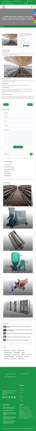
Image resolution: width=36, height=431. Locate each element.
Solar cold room (13, 358)
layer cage (23, 354)
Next (30, 104)
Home (2, 26)
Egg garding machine (21, 350)
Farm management (17, 352)
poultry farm (26, 356)
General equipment (7, 175)
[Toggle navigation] (31, 6)
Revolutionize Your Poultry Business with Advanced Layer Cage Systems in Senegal (19, 327)
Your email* (6, 116)
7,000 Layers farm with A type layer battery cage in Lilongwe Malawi (18, 340)
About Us (21, 387)
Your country (6, 125)
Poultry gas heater (7, 249)
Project (21, 398)
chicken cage (14, 350)
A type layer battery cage (8, 205)
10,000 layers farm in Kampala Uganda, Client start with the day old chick (19, 336)
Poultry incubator (6, 316)
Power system (6, 171)
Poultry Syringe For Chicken (8, 294)
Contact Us (22, 390)
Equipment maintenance (8, 352)
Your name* (6, 112)
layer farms (28, 354)
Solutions (21, 400)
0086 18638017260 (28, 43)
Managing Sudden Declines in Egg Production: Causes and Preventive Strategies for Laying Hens (9, 417)
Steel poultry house (21, 358)
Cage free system (7, 350)
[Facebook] (6, 397)
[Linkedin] (4, 397)
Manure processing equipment (9, 169)
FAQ (20, 394)
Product (21, 396)
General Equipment (7, 173)
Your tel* (5, 121)
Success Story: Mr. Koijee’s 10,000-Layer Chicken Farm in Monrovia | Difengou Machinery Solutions (19, 330)
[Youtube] (15, 397)
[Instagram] (9, 397)
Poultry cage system (19, 356)
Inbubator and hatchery (16, 354)
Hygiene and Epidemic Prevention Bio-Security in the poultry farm (9, 408)
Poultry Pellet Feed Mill (7, 227)
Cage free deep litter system (9, 166)
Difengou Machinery (29, 428)
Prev (6, 104)
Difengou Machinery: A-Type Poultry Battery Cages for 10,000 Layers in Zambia (20, 333)
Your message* (6, 129)
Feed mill (23, 352)
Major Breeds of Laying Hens (8, 410)
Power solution (6, 358)
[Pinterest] (12, 397)
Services (21, 392)
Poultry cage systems (8, 164)
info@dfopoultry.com (26, 42)
